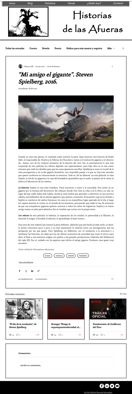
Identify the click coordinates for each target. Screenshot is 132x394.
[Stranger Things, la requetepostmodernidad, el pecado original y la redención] (66, 309)
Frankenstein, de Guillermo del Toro (107, 325)
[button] (123, 48)
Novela (45, 48)
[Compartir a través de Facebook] (19, 271)
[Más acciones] (112, 66)
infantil (71, 256)
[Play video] (66, 122)
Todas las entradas (14, 48)
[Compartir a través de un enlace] (38, 271)
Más (109, 48)
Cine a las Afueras (26, 262)
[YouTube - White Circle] (117, 386)
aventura (59, 256)
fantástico (83, 256)
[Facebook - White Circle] (102, 386)
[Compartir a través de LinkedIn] (32, 271)
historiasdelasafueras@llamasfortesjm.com (43, 386)
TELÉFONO (73, 386)
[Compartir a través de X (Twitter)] (26, 271)
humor (47, 256)
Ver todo (123, 293)
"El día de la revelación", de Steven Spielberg (22, 325)
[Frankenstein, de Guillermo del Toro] (108, 309)
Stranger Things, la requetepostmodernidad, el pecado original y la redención (65, 325)
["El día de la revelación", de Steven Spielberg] (24, 309)
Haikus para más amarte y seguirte (84, 48)
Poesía (58, 48)
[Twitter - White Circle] (112, 386)
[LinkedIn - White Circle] (107, 386)
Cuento (33, 48)
